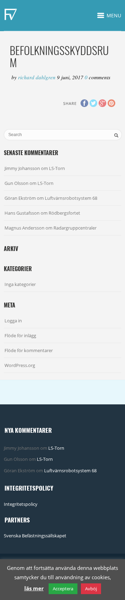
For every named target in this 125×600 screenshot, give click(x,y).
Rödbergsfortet (64, 213)
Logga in (13, 320)
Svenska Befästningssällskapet (35, 535)
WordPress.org (20, 365)
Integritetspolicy (21, 504)
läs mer (34, 588)
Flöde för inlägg (20, 335)
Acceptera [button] (63, 588)
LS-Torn (57, 168)
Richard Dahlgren (37, 77)
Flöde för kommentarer (29, 350)
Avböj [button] (91, 588)
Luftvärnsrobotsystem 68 (71, 198)
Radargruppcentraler (75, 228)
